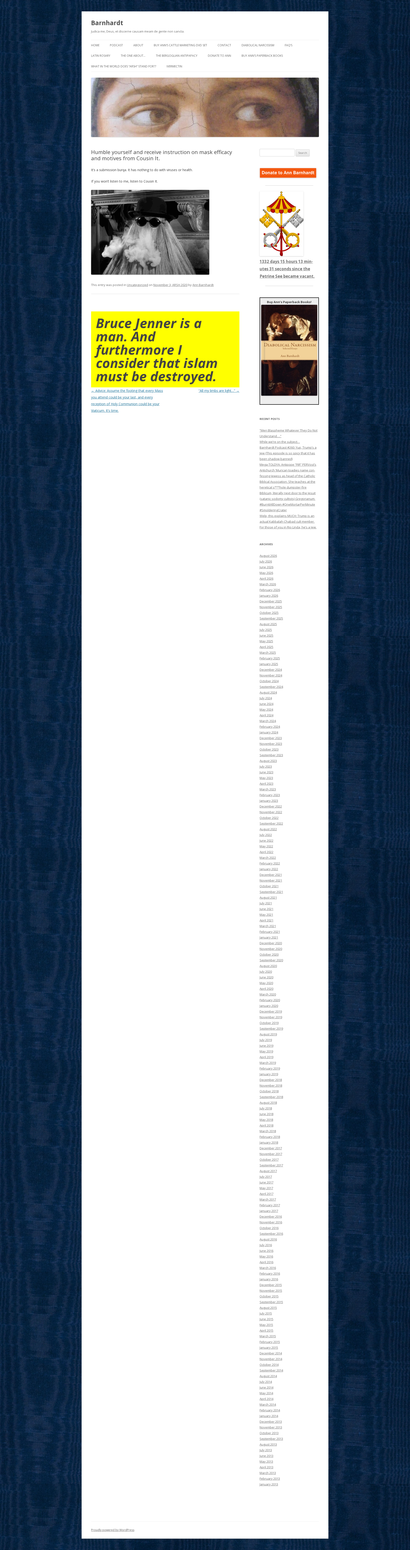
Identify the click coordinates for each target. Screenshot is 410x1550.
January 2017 (269, 1211)
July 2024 (266, 698)
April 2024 (266, 715)
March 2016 (268, 1268)
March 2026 (268, 584)
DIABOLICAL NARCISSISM (258, 45)
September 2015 (271, 1302)
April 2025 (266, 647)
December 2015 (271, 1285)
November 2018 (271, 1085)
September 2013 (271, 1439)
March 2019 (268, 1063)
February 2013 (270, 1478)
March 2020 (268, 994)
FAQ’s (288, 45)
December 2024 (271, 669)
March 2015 (268, 1336)
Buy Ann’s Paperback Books (262, 56)
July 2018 (266, 1108)
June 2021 (266, 909)
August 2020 (268, 966)
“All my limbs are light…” (219, 390)
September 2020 (271, 960)
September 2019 (271, 1028)
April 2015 (266, 1330)
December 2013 (271, 1421)
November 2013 (271, 1427)
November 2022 (271, 812)
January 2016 (269, 1279)
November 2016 (271, 1222)
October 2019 (269, 1023)
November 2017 (271, 1154)
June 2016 (266, 1251)
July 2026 (266, 561)
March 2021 (268, 926)
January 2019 (269, 1074)
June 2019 (266, 1045)
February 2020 (270, 1000)
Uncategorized (137, 285)
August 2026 (268, 556)
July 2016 (266, 1245)
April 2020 (266, 988)
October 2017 (269, 1159)
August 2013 (268, 1444)
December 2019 (271, 1011)
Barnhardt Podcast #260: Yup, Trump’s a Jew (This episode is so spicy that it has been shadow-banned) (288, 453)
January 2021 (269, 937)
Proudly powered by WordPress (112, 1530)
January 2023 (269, 800)
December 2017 (271, 1148)
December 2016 (271, 1216)
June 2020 (266, 977)
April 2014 (266, 1399)
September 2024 (271, 687)
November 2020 (271, 949)
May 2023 (266, 778)
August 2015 (268, 1308)
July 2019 (266, 1040)
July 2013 (266, 1450)
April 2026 (266, 578)
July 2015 (266, 1313)
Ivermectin (174, 66)
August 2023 (268, 761)
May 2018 (266, 1120)
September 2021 (271, 892)
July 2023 (266, 766)
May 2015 (266, 1325)
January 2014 (269, 1416)
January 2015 (269, 1347)
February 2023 (270, 795)
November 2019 (271, 1017)
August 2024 (268, 692)
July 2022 (266, 835)
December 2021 (271, 875)
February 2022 (270, 863)
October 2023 (269, 749)
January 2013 (269, 1484)
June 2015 (266, 1319)
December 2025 (271, 601)
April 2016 (266, 1262)
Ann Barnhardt (203, 285)
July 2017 (266, 1176)
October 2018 (269, 1091)
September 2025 (271, 618)
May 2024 (266, 709)
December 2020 (271, 943)
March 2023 (268, 789)
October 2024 (269, 681)
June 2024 (266, 704)
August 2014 (268, 1376)
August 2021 (268, 897)
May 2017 (266, 1188)
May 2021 (266, 914)
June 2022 (266, 840)
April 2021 (266, 920)
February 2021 (270, 932)
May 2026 (266, 573)
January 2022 (269, 869)
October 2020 (269, 954)
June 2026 (266, 567)
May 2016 (266, 1256)
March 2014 (268, 1404)
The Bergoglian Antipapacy (176, 56)
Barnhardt (107, 23)
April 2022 (266, 852)
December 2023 (271, 738)
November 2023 (271, 744)
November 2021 (271, 880)
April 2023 (266, 783)
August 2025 (268, 624)
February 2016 (270, 1273)
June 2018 (266, 1114)
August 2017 (268, 1171)
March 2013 (268, 1473)
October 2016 (269, 1228)
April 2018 (266, 1125)
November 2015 (271, 1290)
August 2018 (268, 1102)
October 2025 (269, 613)
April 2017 (266, 1194)
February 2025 (270, 658)
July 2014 (266, 1382)
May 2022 (266, 846)
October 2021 (269, 886)
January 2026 (269, 595)
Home (95, 45)
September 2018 (271, 1097)
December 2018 (271, 1080)
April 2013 (266, 1467)
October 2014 (269, 1364)
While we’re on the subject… (280, 442)
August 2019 (268, 1034)
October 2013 (269, 1433)
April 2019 (266, 1057)
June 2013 (266, 1456)
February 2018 (270, 1137)
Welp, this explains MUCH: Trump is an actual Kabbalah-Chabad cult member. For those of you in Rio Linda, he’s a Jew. (288, 521)
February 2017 (270, 1205)
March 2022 (268, 857)
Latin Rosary (100, 56)
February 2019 (270, 1068)
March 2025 (268, 652)
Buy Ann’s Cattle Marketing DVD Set (180, 45)
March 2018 (268, 1131)
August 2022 (268, 829)
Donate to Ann (219, 56)
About (138, 45)
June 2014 (266, 1387)
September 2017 (271, 1165)
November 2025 (271, 607)
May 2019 (266, 1051)
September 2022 (271, 823)
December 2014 (271, 1353)
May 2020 (266, 983)
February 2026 (270, 590)
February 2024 (270, 726)
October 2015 (269, 1296)
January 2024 (269, 732)
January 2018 (269, 1142)
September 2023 (271, 755)
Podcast (116, 45)
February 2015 (270, 1342)
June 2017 (266, 1182)
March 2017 (268, 1199)
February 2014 (270, 1410)
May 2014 (266, 1393)
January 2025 (269, 664)
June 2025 (266, 635)
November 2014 (271, 1359)
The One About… (133, 56)
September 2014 (271, 1370)
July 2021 (266, 903)
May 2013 (266, 1461)
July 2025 (266, 630)
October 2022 (269, 818)
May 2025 (266, 641)
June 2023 (266, 772)
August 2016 (268, 1239)
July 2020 (266, 971)
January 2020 (269, 1006)
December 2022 (271, 806)
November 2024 (271, 675)
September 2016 (271, 1233)
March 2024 (268, 721)
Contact (224, 45)
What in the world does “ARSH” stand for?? (123, 66)
